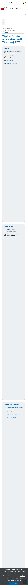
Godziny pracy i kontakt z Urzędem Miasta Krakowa (15, 408)
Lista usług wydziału (11, 417)
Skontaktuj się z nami (12, 63)
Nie (16, 583)
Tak (11, 583)
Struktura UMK (8, 32)
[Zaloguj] (26, 15)
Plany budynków (11, 411)
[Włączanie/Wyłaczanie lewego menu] (3, 22)
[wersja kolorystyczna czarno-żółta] (23, 3)
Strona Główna (8, 28)
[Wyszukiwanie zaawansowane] (10, 15)
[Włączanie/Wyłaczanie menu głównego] (2, 15)
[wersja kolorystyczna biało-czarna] (21, 3)
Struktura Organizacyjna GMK (14, 414)
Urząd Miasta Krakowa (10, 30)
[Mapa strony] (18, 15)
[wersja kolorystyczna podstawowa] (19, 3)
